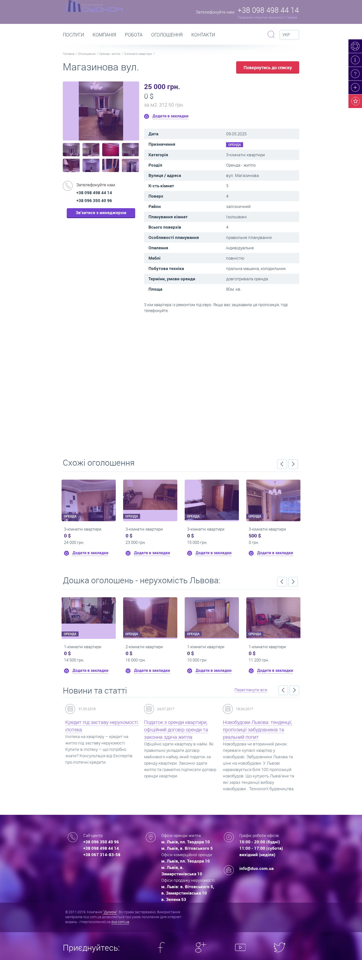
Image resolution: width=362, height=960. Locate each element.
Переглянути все (250, 689)
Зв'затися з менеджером (101, 212)
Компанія (104, 34)
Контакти (203, 34)
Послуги (73, 34)
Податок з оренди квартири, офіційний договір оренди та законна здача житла (115, 729)
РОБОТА (134, 34)
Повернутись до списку (268, 67)
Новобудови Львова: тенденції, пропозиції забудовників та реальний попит (196, 729)
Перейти (181, 384)
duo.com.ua (120, 921)
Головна (68, 54)
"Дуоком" (110, 912)
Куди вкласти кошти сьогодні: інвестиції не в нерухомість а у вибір (275, 729)
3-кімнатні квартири (138, 54)
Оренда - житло (109, 54)
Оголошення (167, 34)
